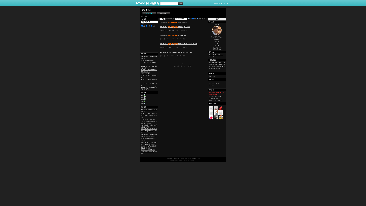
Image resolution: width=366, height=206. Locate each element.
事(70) (142, 99)
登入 (228, 3)
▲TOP (190, 66)
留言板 (217, 41)
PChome (223, 3)
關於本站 (216, 39)
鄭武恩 (144, 10)
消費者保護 (176, 158)
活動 (146, 16)
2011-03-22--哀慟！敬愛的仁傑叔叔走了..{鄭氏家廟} (176, 52)
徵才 (199, 158)
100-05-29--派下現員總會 (173, 35)
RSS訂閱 (211, 55)
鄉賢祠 (218, 68)
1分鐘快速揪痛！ (213, 98)
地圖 (217, 43)
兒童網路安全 (183, 158)
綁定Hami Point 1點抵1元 (216, 96)
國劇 (216, 64)
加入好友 (216, 45)
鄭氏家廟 (218, 66)
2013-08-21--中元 (145, 73)
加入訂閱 (211, 56)
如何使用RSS (219, 55)
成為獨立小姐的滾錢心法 (215, 100)
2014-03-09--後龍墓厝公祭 (148, 60)
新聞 (215, 3)
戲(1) (142, 103)
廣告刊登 (169, 158)
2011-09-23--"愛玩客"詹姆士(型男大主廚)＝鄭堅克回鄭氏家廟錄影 (149, 121)
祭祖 (213, 66)
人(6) (142, 95)
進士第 (213, 68)
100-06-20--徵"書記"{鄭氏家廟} (175, 27)
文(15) (142, 97)
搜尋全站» (184, 22)
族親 (210, 63)
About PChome (192, 158)
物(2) (142, 101)
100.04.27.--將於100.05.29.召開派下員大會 (178, 44)
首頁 (142, 16)
